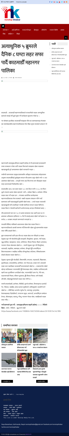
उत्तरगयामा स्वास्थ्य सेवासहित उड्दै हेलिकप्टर (59, 66)
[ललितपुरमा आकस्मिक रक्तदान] (8, 336)
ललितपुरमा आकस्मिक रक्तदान (58, 48)
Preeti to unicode (21, 2)
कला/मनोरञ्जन (26, 29)
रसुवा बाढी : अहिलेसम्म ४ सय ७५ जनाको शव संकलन (58, 59)
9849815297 (28, 434)
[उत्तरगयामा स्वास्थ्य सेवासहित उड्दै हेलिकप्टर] (8, 360)
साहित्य (10, 33)
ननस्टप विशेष (54, 29)
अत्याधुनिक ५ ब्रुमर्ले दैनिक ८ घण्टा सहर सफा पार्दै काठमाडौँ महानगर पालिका (8, 381)
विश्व (4, 33)
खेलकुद (36, 29)
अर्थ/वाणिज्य (15, 29)
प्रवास (62, 29)
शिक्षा (18, 33)
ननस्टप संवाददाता (18, 77)
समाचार (5, 29)
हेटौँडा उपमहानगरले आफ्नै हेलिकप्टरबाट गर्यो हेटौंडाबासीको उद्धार (24, 348)
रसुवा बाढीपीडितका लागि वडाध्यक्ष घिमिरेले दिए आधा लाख (24, 372)
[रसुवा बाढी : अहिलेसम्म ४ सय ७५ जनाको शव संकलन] (40, 336)
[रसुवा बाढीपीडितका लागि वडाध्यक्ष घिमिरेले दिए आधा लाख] (24, 360)
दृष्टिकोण (44, 29)
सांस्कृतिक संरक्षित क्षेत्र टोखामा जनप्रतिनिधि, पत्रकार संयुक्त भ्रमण (43, 381)
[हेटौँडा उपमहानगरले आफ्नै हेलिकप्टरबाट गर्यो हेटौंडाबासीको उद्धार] (24, 336)
